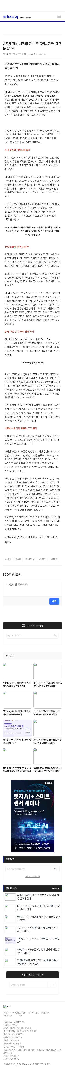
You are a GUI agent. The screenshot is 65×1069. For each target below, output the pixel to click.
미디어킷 (18, 1015)
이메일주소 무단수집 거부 (39, 1013)
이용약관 (6, 1013)
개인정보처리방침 (19, 1013)
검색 (55, 869)
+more (55, 888)
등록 (54, 601)
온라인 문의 (7, 1015)
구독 (54, 635)
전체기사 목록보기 (32, 876)
